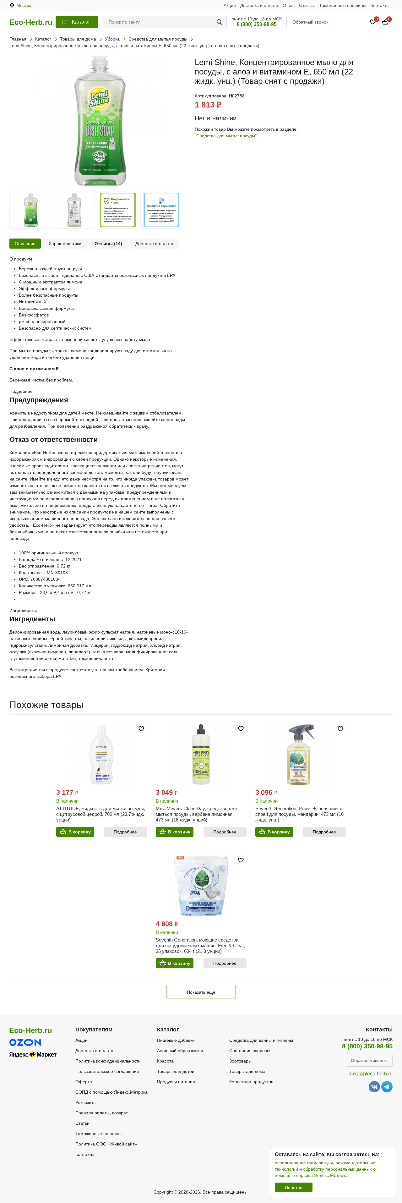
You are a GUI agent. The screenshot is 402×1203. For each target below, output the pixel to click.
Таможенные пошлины (342, 5)
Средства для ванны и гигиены (261, 1040)
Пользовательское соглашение (107, 1071)
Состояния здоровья (250, 1050)
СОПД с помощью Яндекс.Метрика (111, 1092)
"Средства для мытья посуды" (226, 135)
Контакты (380, 5)
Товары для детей (175, 1071)
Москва (23, 5)
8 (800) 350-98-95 (257, 24)
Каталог (81, 22)
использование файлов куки (304, 1162)
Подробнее (125, 831)
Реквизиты (85, 1102)
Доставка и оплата (259, 5)
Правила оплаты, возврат (101, 1112)
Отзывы (307, 5)
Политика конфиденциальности (108, 1060)
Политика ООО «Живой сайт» (106, 1143)
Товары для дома (247, 1071)
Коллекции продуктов (251, 1081)
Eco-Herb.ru (30, 22)
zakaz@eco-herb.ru (371, 1073)
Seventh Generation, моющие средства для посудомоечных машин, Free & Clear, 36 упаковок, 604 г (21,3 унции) (200, 945)
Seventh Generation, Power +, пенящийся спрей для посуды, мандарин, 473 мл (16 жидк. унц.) (299, 814)
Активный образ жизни (180, 1050)
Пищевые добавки (176, 1040)
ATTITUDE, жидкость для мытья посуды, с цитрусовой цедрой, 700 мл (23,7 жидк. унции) (100, 814)
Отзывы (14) (108, 243)
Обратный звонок (310, 22)
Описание (25, 243)
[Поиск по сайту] (220, 22)
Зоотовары (240, 1060)
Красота (165, 1060)
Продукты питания (176, 1081)
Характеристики (65, 243)
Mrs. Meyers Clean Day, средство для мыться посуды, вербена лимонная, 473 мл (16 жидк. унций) (196, 814)
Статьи (82, 1123)
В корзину (79, 831)
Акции (230, 5)
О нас (289, 5)
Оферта (83, 1081)
